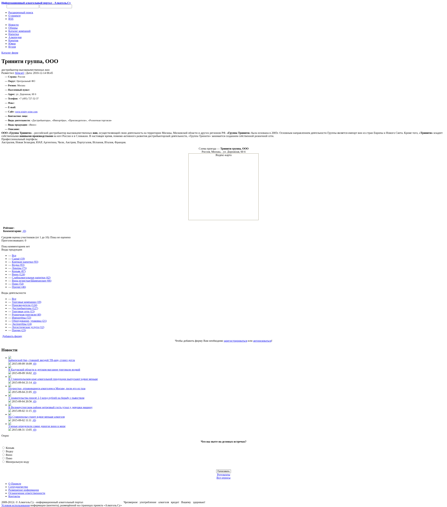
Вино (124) (18, 274)
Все (14, 255)
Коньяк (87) (19, 271)
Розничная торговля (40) (26, 314)
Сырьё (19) (18, 258)
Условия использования (15, 505)
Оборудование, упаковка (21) (29, 320)
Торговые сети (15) (23, 311)
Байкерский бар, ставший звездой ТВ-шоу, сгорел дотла (41, 360)
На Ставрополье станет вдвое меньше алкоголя (36, 416)
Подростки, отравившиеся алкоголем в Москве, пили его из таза (46, 388)
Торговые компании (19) (26, 301)
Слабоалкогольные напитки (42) (31, 277)
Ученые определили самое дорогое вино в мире (36, 426)
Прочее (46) (19, 286)
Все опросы (223, 477)
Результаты (223, 474)
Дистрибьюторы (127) (25, 308)
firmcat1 (19, 72)
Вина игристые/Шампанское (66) (31, 280)
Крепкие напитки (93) (25, 261)
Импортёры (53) (21, 317)
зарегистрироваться (235, 340)
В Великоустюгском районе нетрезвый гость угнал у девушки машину (50, 407)
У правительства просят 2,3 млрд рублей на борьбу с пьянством (46, 397)
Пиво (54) (18, 283)
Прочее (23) (19, 330)
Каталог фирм (9, 52)
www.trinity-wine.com (26, 111)
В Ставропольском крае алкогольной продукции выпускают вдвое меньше (53, 379)
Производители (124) (24, 305)
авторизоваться (262, 340)
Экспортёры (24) (22, 324)
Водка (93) (18, 264)
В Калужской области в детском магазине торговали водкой (44, 369)
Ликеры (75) (19, 268)
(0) (24, 231)
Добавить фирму (12, 336)
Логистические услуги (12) (28, 327)
